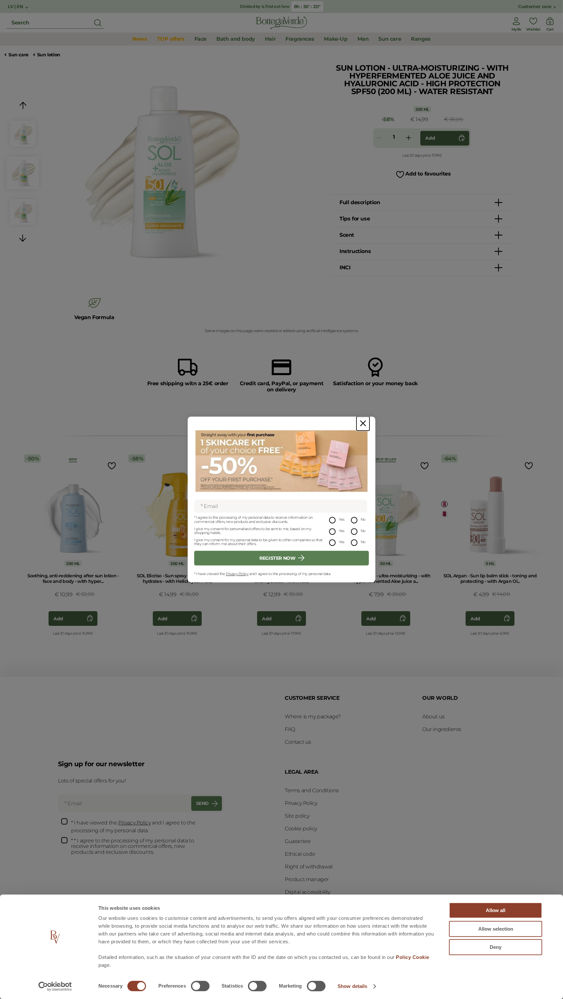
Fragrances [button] (299, 39)
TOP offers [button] (171, 39)
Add (430, 138)
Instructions (355, 251)
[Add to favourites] (111, 465)
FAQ (290, 729)
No (363, 519)
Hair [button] (270, 39)
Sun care (18, 55)
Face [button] (201, 39)
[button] (22, 106)
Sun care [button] (389, 39)
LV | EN (16, 6)
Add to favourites (428, 174)
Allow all (495, 910)
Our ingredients (441, 729)
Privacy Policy (237, 573)
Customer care (535, 6)
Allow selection (495, 929)
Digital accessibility (307, 892)
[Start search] (97, 22)
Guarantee (297, 841)
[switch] (200, 986)
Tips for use (354, 219)
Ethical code (300, 854)
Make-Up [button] (335, 39)
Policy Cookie (412, 957)
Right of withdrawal (308, 867)
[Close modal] (362, 423)
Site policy (297, 816)
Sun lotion (48, 55)
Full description (359, 202)
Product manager (307, 879)
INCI (344, 267)
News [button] (139, 39)
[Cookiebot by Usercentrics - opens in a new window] (55, 986)
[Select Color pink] (444, 504)
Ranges (421, 39)
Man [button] (363, 39)
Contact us (298, 742)
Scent (346, 235)
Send (202, 803)
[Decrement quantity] (379, 138)
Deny (495, 947)
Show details (352, 986)
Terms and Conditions (312, 790)
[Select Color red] (444, 514)
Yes (341, 519)
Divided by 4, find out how (265, 6)
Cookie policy (301, 828)
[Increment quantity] (408, 138)
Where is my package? (313, 716)
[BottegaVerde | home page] (281, 22)
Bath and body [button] (235, 39)
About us (433, 716)
